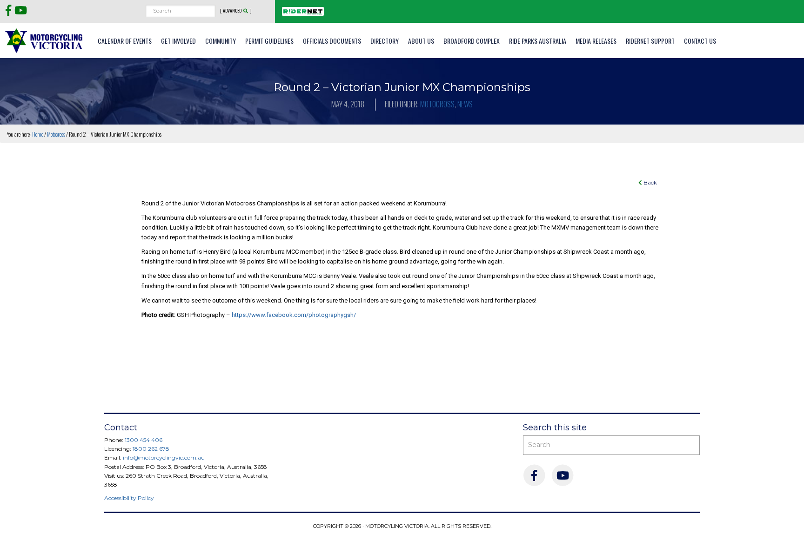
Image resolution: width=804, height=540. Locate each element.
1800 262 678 (151, 448)
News (465, 104)
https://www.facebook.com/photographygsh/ (294, 314)
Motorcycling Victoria (44, 40)
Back (649, 182)
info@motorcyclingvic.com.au (164, 457)
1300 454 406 (143, 439)
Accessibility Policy (129, 497)
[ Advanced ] (236, 10)
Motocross (437, 104)
